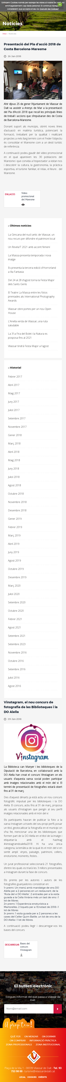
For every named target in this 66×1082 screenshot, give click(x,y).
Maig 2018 (14, 460)
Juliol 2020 (14, 594)
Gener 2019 (15, 518)
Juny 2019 (13, 552)
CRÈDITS (42, 1077)
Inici (5, 33)
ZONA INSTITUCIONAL (48, 1044)
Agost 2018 (14, 485)
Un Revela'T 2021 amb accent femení (29, 247)
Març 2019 (14, 535)
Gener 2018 (15, 435)
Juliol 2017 (14, 410)
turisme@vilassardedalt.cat (40, 1071)
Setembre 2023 (16, 644)
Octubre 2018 (16, 493)
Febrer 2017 (15, 376)
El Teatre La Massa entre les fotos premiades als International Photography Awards (31, 296)
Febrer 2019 (15, 527)
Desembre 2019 (17, 577)
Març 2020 (14, 585)
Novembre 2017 (17, 427)
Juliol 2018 (14, 477)
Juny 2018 (13, 468)
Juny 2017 (13, 401)
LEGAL (22, 1077)
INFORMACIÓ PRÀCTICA (42, 1040)
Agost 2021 (14, 627)
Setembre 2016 (16, 669)
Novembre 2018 (17, 502)
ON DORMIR (49, 1036)
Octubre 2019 (16, 569)
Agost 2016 (14, 686)
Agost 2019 (14, 560)
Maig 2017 (14, 393)
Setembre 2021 (16, 636)
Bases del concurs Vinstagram (26, 946)
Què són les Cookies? (49, 9)
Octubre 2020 (16, 610)
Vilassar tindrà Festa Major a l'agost (28, 346)
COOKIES (32, 1077)
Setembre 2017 (16, 418)
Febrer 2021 (15, 619)
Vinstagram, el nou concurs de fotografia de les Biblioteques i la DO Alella (31, 707)
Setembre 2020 (16, 602)
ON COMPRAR (18, 1040)
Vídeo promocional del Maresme (28, 196)
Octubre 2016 (16, 661)
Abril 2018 (13, 452)
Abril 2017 (13, 385)
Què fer (15, 1036)
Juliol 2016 (14, 677)
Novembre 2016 (17, 652)
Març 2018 (14, 443)
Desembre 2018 (17, 510)
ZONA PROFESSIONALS (19, 1044)
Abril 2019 (13, 544)
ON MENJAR (31, 1036)
